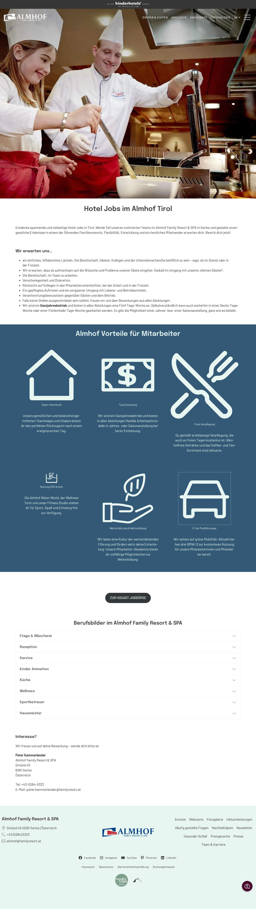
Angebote (179, 17)
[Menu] (247, 17)
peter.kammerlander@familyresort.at (54, 789)
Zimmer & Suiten (155, 17)
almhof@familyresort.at (24, 841)
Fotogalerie (220, 17)
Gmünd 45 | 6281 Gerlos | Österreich (32, 828)
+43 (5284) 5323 (18, 834)
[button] (247, 886)
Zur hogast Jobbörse (128, 598)
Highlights (198, 17)
